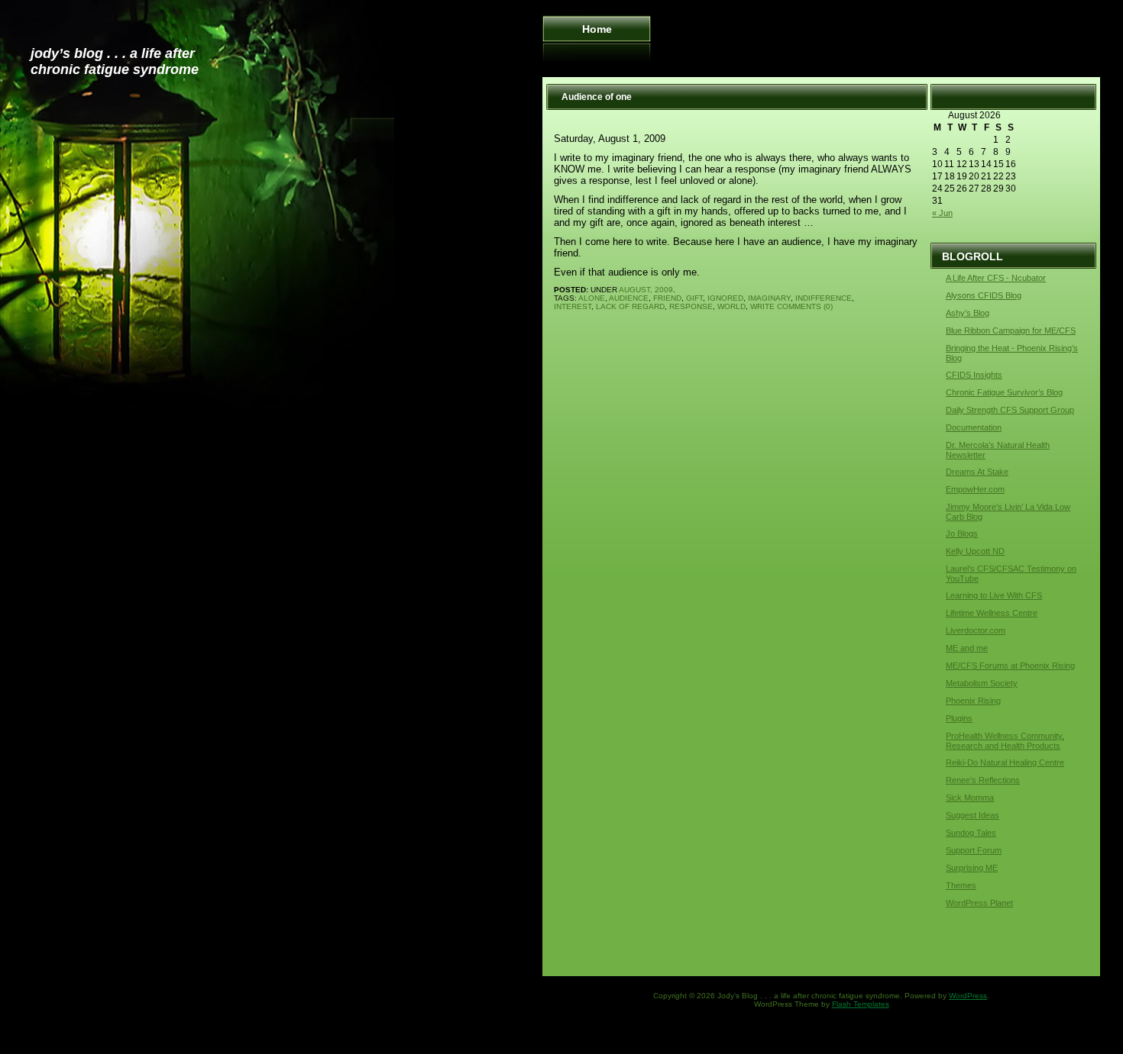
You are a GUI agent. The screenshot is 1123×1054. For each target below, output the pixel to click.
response (691, 306)
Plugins (959, 718)
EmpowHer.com (975, 489)
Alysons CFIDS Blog (983, 295)
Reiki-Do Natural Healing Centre (1005, 762)
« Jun (942, 213)
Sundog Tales (971, 832)
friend (667, 298)
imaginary (769, 298)
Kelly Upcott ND (975, 551)
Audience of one (597, 97)
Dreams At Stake (977, 471)
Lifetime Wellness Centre (991, 612)
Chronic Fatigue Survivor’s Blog (1004, 392)
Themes (961, 885)
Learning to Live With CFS (994, 595)
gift (694, 298)
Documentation (974, 427)
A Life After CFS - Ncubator (996, 277)
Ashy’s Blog (967, 312)
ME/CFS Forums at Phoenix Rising (1010, 665)
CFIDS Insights (974, 374)
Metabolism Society (982, 683)
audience (629, 298)
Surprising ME (972, 867)
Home (597, 29)
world (731, 306)
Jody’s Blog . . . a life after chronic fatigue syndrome (115, 61)
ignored (725, 298)
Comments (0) (805, 306)
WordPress (968, 995)
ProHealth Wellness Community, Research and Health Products (1005, 740)
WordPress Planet (979, 902)
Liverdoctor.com (975, 630)
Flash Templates (860, 1004)
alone (591, 298)
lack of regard (630, 306)
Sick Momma (970, 797)
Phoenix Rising (973, 700)
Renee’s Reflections (983, 780)
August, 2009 (646, 289)
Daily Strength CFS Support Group (1010, 409)
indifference (823, 298)
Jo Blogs (962, 533)
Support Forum (974, 850)
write (762, 306)
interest (572, 306)
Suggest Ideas (972, 815)
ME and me (967, 648)
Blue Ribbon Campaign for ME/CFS (1011, 330)
